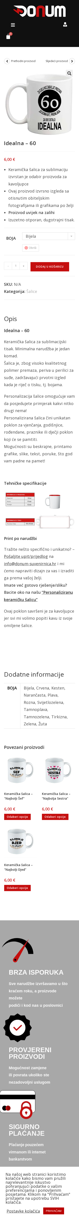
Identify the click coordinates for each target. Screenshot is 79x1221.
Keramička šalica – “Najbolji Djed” (18, 867)
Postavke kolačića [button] (23, 1211)
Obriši (32, 248)
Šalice (31, 291)
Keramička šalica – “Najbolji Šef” (18, 796)
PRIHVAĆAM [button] (53, 1211)
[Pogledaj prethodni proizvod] (7, 61)
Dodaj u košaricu (50, 267)
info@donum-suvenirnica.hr (30, 563)
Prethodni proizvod (23, 61)
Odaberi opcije (17, 817)
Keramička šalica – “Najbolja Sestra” (56, 796)
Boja (11, 238)
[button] (12, 25)
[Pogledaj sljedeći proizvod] (72, 61)
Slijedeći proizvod (57, 61)
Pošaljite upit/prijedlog (26, 556)
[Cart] (6, 37)
